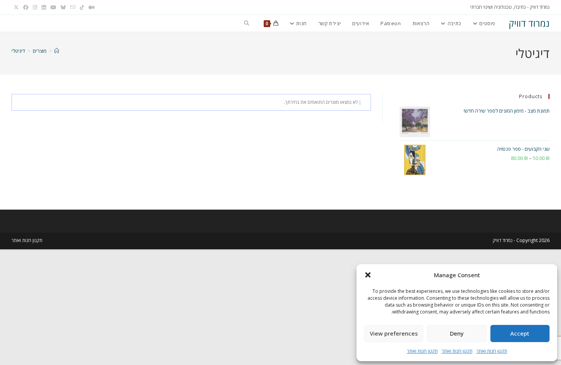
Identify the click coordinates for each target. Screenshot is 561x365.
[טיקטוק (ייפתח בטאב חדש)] (81, 7)
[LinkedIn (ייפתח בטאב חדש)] (43, 7)
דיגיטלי (18, 50)
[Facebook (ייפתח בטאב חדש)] (26, 7)
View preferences (394, 333)
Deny (457, 333)
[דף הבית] (56, 50)
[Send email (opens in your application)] (72, 7)
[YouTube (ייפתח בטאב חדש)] (53, 7)
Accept (519, 333)
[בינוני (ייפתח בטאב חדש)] (90, 7)
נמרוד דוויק (529, 23)
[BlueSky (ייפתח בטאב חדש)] (63, 7)
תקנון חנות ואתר (491, 351)
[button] (368, 275)
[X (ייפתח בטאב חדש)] (16, 7)
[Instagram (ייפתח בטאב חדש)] (35, 7)
